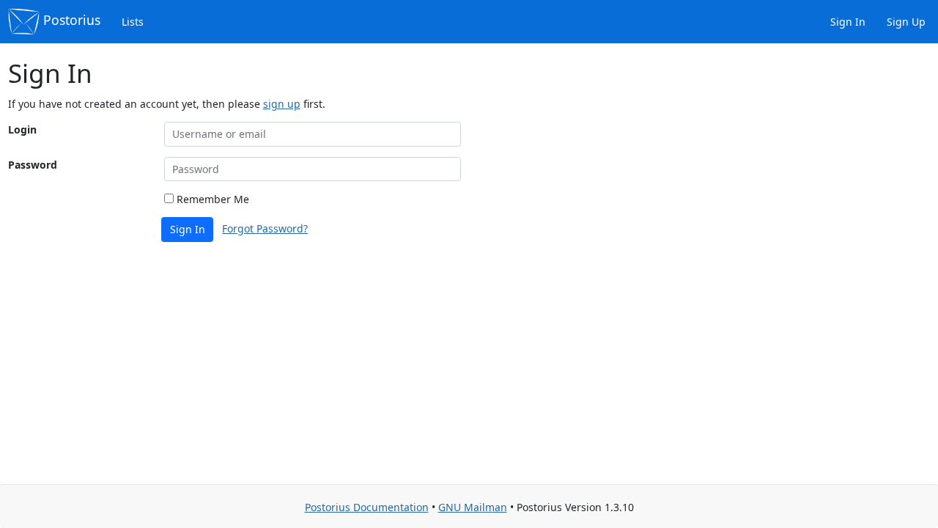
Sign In (846, 22)
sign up (281, 104)
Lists (131, 22)
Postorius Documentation (367, 507)
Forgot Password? (265, 228)
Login (22, 129)
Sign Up (905, 22)
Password (32, 165)
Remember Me (211, 199)
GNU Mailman (472, 507)
